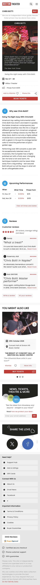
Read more (31, 249)
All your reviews (25, 295)
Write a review (9, 295)
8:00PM (21, 194)
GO (34, 416)
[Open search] (31, 4)
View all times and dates (27, 206)
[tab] (17, 377)
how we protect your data (22, 411)
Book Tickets (20, 98)
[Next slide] (34, 324)
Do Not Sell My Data (10, 582)
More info (28, 365)
